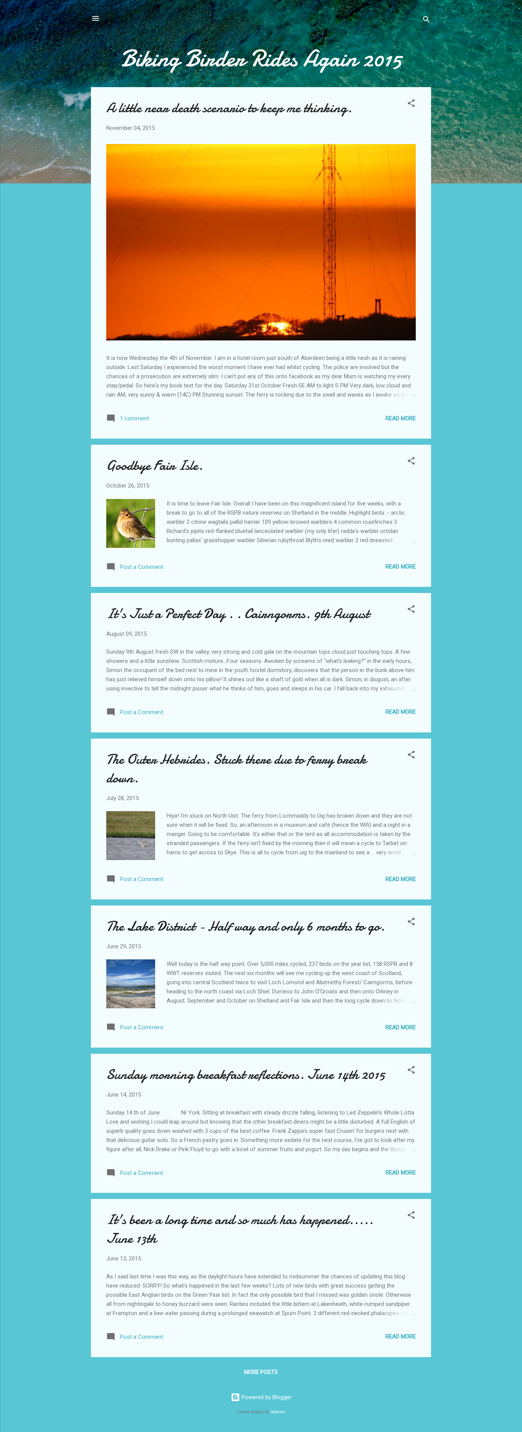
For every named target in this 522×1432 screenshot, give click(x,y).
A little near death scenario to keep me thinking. (229, 108)
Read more (401, 418)
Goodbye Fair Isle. (154, 465)
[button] (411, 104)
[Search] (426, 20)
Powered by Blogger (266, 1397)
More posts (261, 1372)
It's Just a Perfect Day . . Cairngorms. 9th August (237, 613)
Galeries (277, 1411)
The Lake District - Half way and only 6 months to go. (245, 926)
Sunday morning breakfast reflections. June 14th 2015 (245, 1074)
